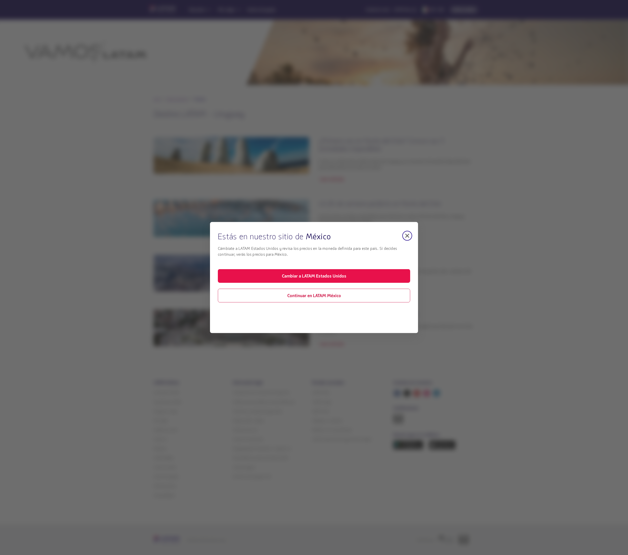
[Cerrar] (407, 236)
